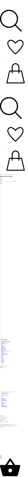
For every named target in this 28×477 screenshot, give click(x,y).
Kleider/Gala (2, 351)
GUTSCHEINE (3, 346)
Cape (2, 344)
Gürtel (2, 345)
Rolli (2, 356)
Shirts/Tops (2, 359)
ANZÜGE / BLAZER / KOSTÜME (5, 341)
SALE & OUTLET (3, 95)
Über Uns (2, 3)
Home (0, 174)
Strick (2, 401)
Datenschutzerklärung (3, 405)
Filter (14, 181)
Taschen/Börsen (3, 360)
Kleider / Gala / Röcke (4, 400)
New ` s (2, 397)
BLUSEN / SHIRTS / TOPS (4, 91)
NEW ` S (2, 90)
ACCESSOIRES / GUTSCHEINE (5, 93)
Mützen (2, 352)
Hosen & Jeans (3, 398)
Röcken (2, 355)
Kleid (2, 350)
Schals (2, 357)
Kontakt (1, 420)
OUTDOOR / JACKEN (4, 353)
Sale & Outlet (3, 403)
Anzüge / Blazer (3, 399)
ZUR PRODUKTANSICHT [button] (4, 395)
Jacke (2, 348)
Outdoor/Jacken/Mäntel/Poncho (5, 354)
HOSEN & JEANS (3, 347)
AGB (2, 404)
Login (2, 4)
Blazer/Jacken (3, 342)
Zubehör (2, 362)
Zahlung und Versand (3, 406)
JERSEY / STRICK (3, 349)
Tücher (2, 361)
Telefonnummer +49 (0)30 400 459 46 (4, 421)
